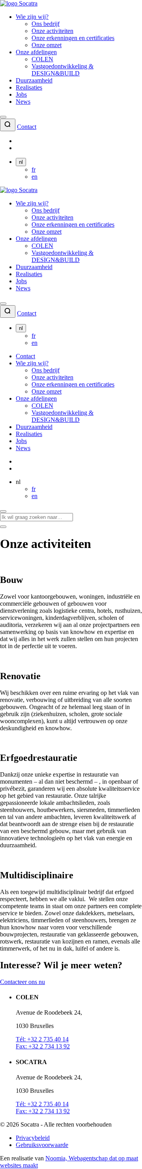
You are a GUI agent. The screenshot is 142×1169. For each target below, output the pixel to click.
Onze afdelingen (36, 52)
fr (34, 169)
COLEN (42, 59)
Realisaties (29, 87)
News (23, 101)
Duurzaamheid (34, 80)
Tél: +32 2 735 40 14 (42, 1039)
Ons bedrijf (46, 23)
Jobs (21, 94)
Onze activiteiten (52, 30)
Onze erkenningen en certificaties (73, 38)
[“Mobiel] (3, 117)
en (34, 176)
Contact (26, 126)
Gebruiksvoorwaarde (42, 1145)
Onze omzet (47, 45)
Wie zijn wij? (32, 16)
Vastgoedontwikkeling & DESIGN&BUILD (62, 70)
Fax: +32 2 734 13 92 (43, 1046)
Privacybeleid (33, 1137)
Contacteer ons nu (22, 981)
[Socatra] (18, 3)
